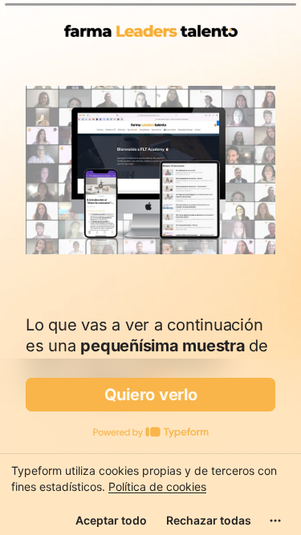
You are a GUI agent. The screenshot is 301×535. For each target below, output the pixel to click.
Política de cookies (157, 486)
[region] (150, 494)
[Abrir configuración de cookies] (275, 520)
